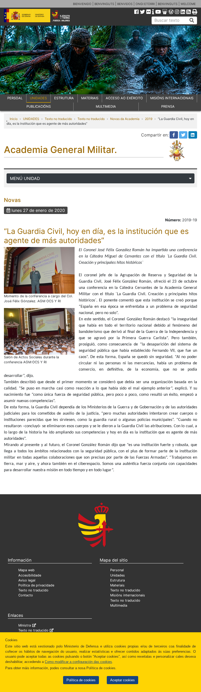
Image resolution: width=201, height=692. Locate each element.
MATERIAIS (89, 98)
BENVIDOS (124, 4)
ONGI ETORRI (145, 4)
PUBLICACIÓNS (38, 106)
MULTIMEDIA (106, 106)
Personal (117, 570)
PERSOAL (15, 98)
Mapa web (26, 570)
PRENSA (168, 106)
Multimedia (118, 605)
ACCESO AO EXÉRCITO (124, 98)
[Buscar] (192, 20)
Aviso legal (26, 580)
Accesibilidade (29, 575)
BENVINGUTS (104, 4)
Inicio (14, 119)
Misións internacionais (127, 595)
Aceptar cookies (122, 680)
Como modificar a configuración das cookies (78, 662)
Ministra (24, 625)
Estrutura (117, 580)
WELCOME (188, 4)
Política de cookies (81, 680)
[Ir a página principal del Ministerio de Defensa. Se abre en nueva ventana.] (27, 15)
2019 (148, 119)
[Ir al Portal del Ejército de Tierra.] (64, 15)
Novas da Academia (124, 119)
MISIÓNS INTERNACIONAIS (171, 98)
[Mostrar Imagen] (39, 270)
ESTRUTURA (64, 98)
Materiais (117, 585)
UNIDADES (38, 98)
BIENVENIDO (82, 4)
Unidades (117, 575)
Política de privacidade (36, 585)
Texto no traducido (58, 119)
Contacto (25, 595)
